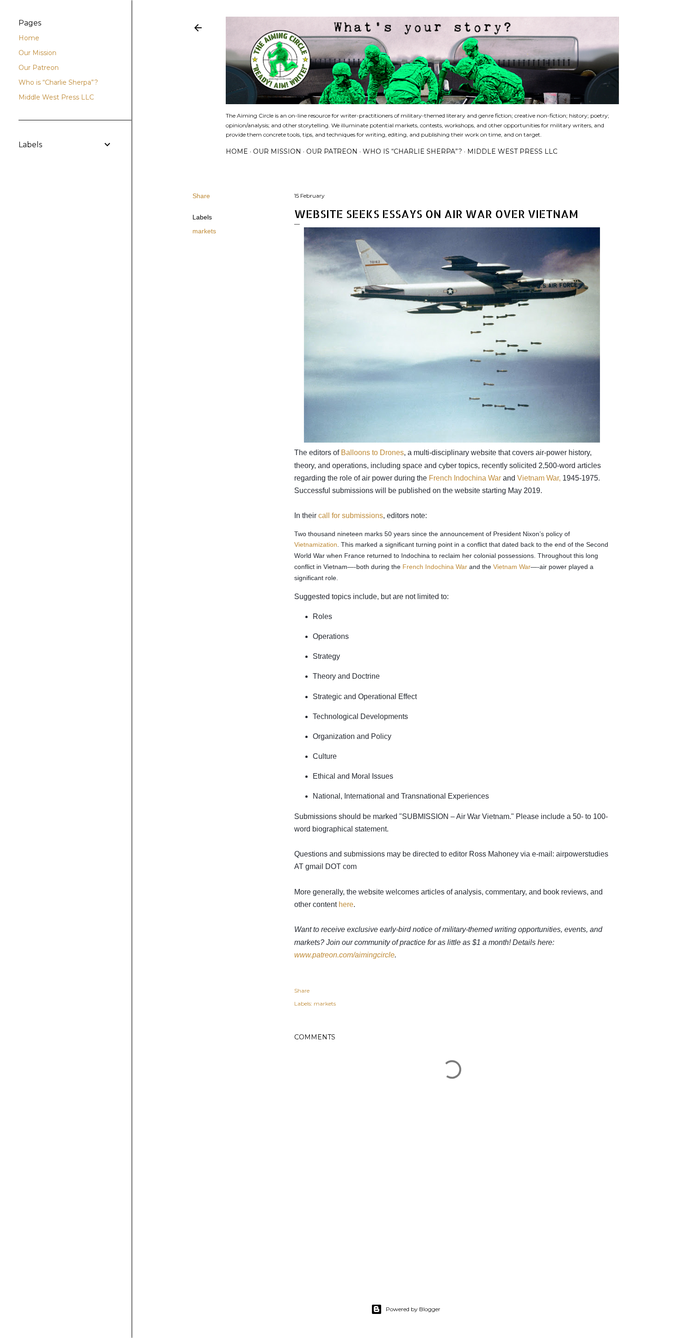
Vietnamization (315, 544)
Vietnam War (512, 566)
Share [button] (201, 196)
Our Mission (277, 151)
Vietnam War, (539, 478)
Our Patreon (332, 151)
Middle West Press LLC (512, 151)
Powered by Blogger (413, 1309)
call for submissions (350, 515)
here (346, 904)
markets (204, 231)
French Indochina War (465, 478)
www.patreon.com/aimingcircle (344, 955)
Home (237, 151)
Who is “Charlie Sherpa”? (412, 151)
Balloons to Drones (372, 452)
